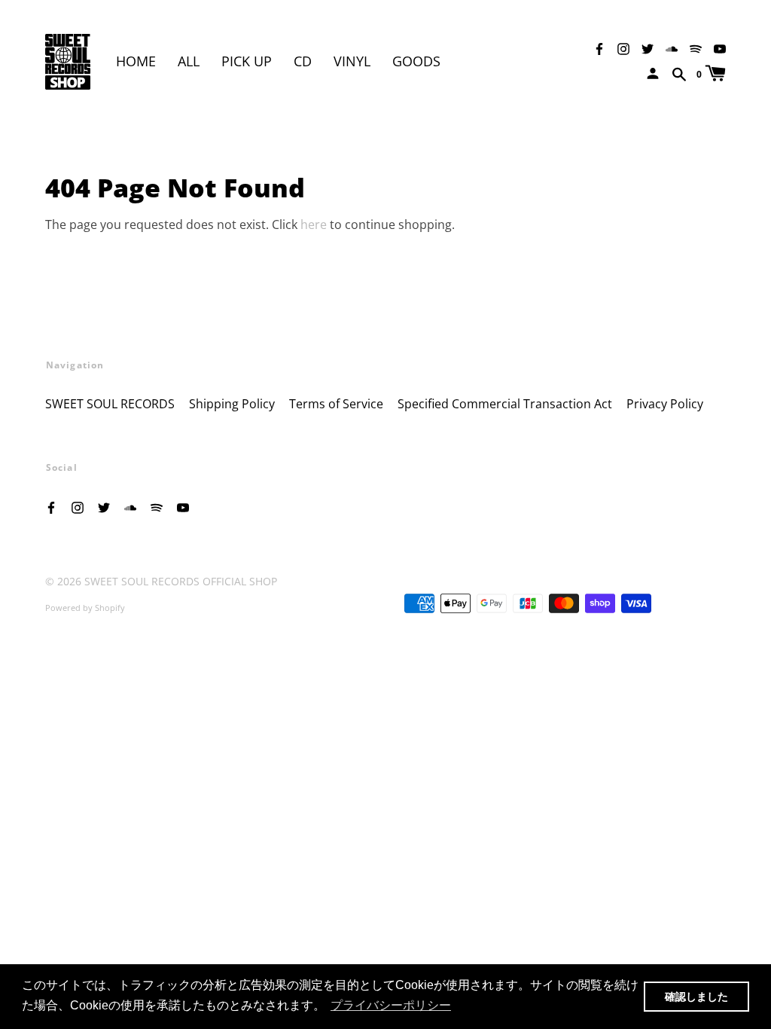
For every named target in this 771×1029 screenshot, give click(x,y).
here (313, 224)
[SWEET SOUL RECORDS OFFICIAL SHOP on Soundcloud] (672, 47)
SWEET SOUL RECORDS (110, 403)
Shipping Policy (232, 403)
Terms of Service (336, 403)
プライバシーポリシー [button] (391, 1005)
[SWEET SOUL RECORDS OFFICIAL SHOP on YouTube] (720, 47)
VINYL (352, 61)
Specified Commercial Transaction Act (505, 403)
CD (303, 61)
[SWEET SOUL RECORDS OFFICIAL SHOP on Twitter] (647, 47)
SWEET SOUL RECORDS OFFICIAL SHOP (180, 581)
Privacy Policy (664, 403)
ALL (189, 61)
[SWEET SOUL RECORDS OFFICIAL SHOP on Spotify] (696, 47)
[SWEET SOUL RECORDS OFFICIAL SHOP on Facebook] (599, 47)
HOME (136, 61)
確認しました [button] (696, 997)
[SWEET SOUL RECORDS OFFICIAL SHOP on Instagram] (623, 47)
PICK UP (246, 61)
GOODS (416, 61)
